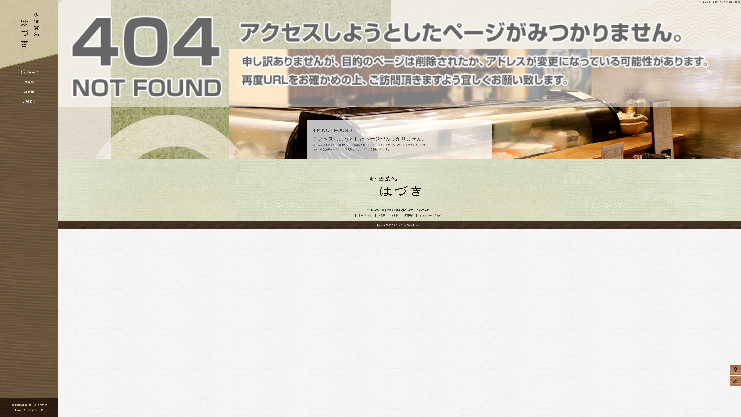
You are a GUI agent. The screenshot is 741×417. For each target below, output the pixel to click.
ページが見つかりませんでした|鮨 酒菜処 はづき (720, 2)
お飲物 (29, 92)
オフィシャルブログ (430, 215)
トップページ (29, 72)
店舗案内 (29, 101)
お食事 (29, 82)
